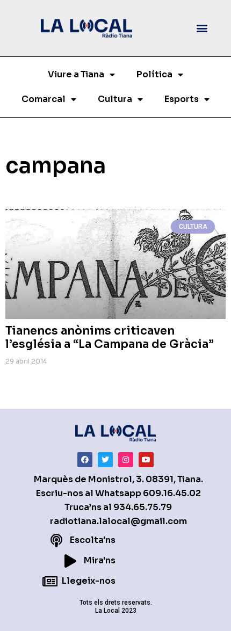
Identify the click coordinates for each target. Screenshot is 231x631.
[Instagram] (125, 459)
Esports (181, 99)
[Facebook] (84, 459)
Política (154, 74)
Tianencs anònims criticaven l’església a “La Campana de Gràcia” (109, 337)
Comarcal (43, 99)
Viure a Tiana (76, 74)
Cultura (115, 99)
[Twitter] (105, 459)
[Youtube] (146, 459)
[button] (202, 28)
